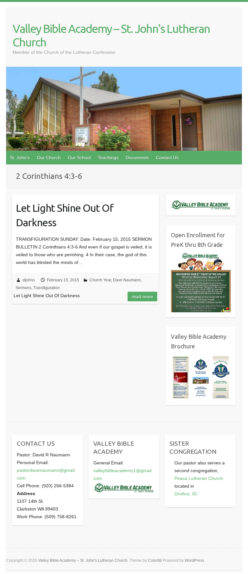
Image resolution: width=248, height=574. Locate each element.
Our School (79, 157)
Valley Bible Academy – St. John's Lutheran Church (111, 35)
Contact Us (167, 157)
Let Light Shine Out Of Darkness (64, 215)
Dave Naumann (127, 280)
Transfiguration (46, 288)
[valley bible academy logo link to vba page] (123, 486)
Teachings (108, 157)
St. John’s (20, 157)
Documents (137, 157)
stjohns (28, 280)
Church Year (100, 280)
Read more (142, 296)
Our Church (49, 157)
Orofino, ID (185, 493)
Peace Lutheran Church (198, 478)
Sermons (23, 288)
